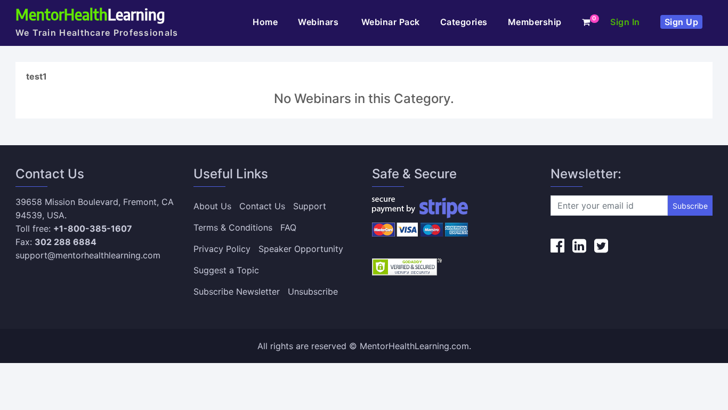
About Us (212, 206)
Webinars (319, 22)
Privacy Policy (221, 248)
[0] (586, 22)
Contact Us (262, 206)
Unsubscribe (313, 291)
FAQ (288, 227)
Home (265, 22)
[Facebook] (557, 245)
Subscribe (690, 205)
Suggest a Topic (226, 270)
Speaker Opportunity (300, 248)
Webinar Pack (390, 22)
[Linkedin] (579, 245)
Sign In (625, 22)
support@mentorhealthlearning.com (87, 255)
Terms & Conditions (232, 227)
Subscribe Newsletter (236, 291)
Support (309, 206)
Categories (464, 22)
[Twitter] (601, 245)
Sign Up (682, 22)
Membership (535, 22)
